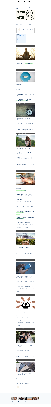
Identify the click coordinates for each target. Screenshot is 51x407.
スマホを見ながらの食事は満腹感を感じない (21, 36)
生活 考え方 (14, 404)
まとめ (17, 42)
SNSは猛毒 (18, 38)
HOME (11, 404)
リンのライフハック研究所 (25, 2)
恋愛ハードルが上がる (19, 41)
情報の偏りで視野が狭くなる (20, 39)
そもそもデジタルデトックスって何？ (20, 35)
